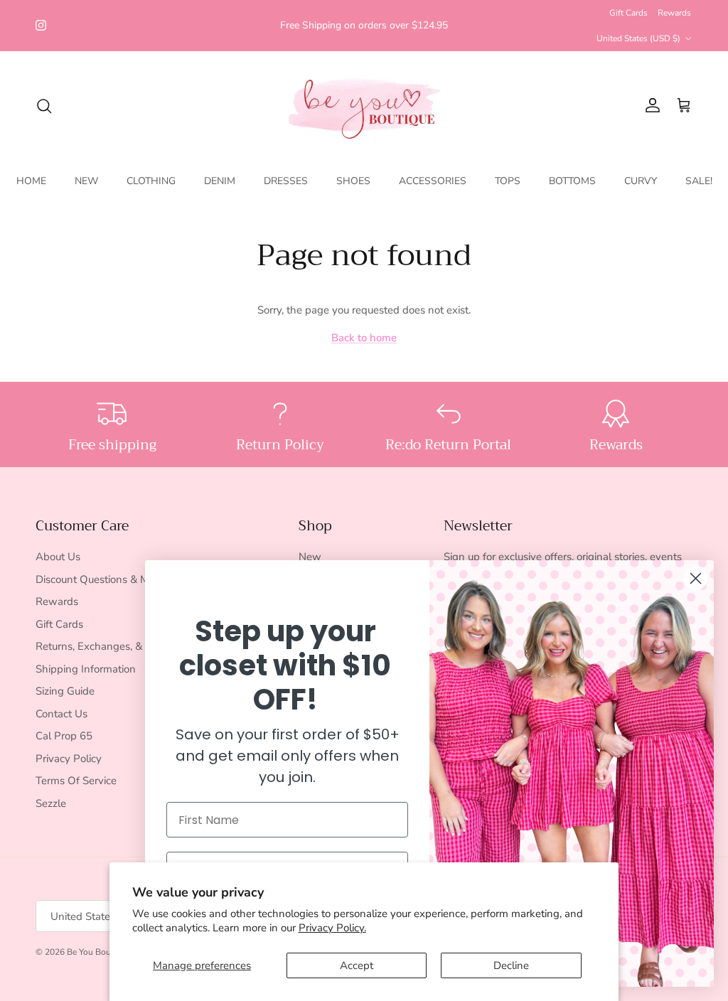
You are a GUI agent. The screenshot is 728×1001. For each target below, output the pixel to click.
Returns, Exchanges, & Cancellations (122, 646)
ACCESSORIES (432, 181)
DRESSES (286, 181)
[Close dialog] (695, 578)
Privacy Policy (69, 758)
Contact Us (61, 714)
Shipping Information (86, 669)
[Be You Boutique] (364, 105)
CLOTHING (151, 181)
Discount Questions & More (100, 579)
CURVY (640, 181)
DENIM (219, 181)
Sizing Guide (65, 691)
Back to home (364, 338)
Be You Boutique (98, 952)
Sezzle (51, 803)
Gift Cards (628, 12)
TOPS (507, 181)
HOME (31, 181)
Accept (356, 965)
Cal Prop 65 (64, 736)
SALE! (698, 181)
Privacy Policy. (332, 928)
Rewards (674, 12)
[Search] (44, 105)
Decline (511, 965)
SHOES (353, 181)
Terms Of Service (76, 781)
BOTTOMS (572, 181)
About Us (58, 557)
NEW (86, 181)
